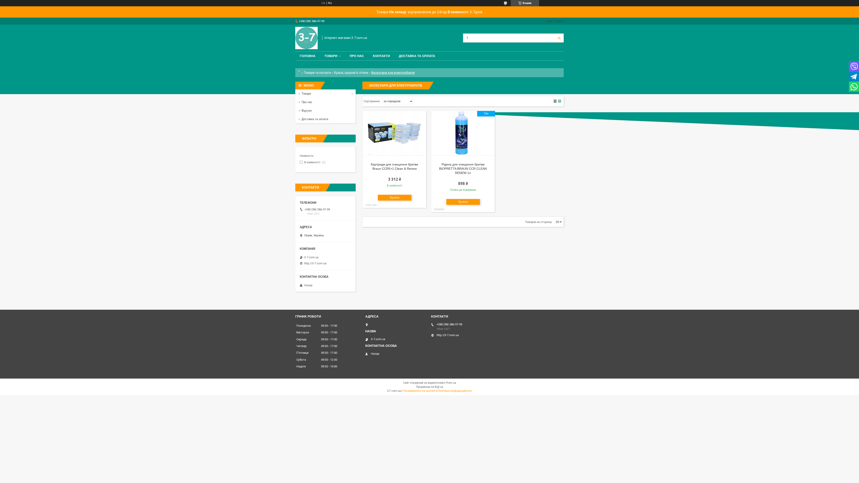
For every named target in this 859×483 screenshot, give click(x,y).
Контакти (381, 56)
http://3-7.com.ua (315, 263)
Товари (330, 56)
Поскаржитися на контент (419, 390)
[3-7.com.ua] (306, 38)
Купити (394, 197)
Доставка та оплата (417, 56)
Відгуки (307, 110)
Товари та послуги (317, 72)
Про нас (357, 56)
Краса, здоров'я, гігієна (351, 72)
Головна (307, 56)
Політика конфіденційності (455, 390)
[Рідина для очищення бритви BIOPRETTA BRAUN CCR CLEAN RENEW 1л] (463, 133)
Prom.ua (451, 382)
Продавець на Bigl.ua (429, 386)
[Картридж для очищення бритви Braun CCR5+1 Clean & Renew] (394, 133)
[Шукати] (559, 38)
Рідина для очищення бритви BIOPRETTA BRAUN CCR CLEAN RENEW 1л (463, 169)
